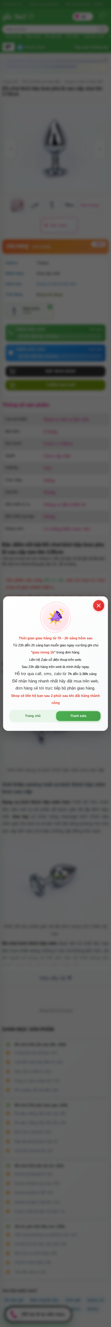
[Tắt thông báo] (98, 605)
